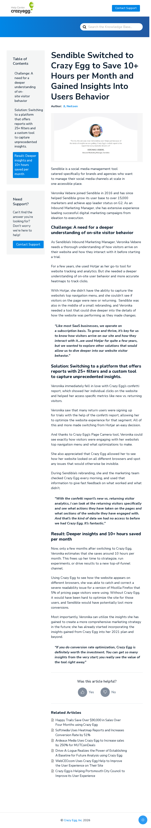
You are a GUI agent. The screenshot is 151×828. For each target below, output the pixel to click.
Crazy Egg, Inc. (73, 820)
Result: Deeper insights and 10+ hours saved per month (25, 165)
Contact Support (126, 8)
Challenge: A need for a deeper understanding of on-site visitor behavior (25, 87)
